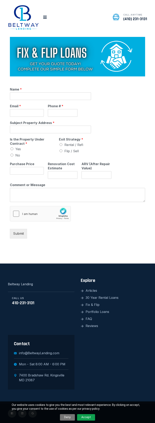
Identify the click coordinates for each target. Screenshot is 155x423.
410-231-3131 (23, 303)
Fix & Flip (92, 305)
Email (15, 106)
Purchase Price (22, 164)
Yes (18, 149)
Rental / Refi (73, 145)
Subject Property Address (32, 123)
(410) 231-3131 (135, 19)
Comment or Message (27, 185)
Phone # (55, 106)
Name (16, 89)
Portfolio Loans (97, 312)
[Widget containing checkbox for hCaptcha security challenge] (40, 213)
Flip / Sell (71, 151)
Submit (18, 233)
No (17, 155)
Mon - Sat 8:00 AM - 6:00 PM (42, 364)
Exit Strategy (71, 139)
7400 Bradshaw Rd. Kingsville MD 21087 (41, 377)
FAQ (89, 319)
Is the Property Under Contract (27, 141)
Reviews (92, 326)
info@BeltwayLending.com (39, 353)
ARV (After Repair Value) (96, 166)
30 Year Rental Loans (102, 298)
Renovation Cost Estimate (61, 166)
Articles (91, 291)
